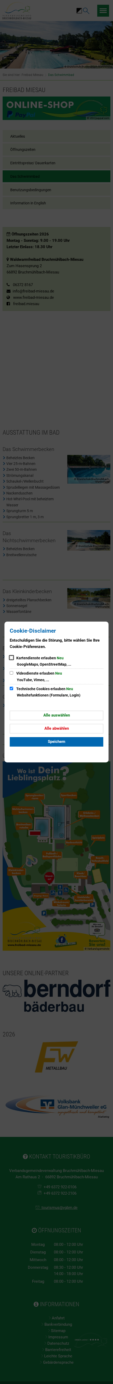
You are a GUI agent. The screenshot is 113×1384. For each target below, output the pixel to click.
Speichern (56, 741)
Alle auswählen (56, 715)
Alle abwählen (56, 728)
